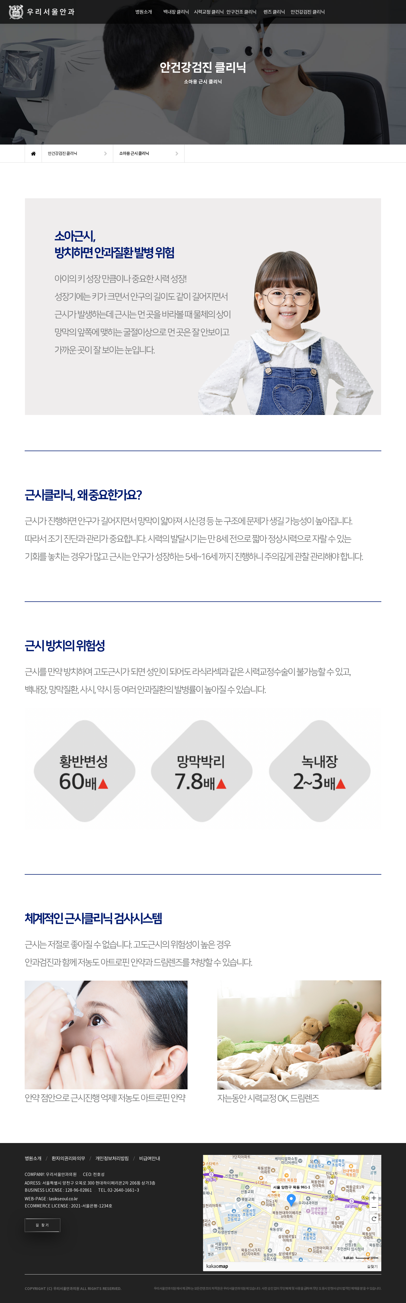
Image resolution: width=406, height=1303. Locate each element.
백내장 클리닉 (176, 12)
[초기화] (374, 1219)
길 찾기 (42, 1225)
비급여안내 (149, 1158)
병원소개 (143, 12)
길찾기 (372, 1266)
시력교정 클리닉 (209, 12)
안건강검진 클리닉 (308, 12)
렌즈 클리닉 (274, 12)
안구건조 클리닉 (241, 12)
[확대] (374, 1197)
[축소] (374, 1207)
